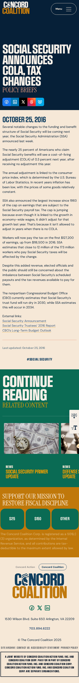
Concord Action (25, 567)
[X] (39, 608)
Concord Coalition (53, 567)
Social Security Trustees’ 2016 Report (29, 326)
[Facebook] (32, 608)
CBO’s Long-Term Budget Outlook (26, 330)
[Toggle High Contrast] (74, 416)
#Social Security (39, 359)
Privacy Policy (69, 648)
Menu (59, 9)
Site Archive (8, 648)
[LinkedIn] (47, 608)
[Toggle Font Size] (74, 428)
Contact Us (23, 648)
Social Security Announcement (24, 321)
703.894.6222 (39, 628)
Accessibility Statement (45, 648)
